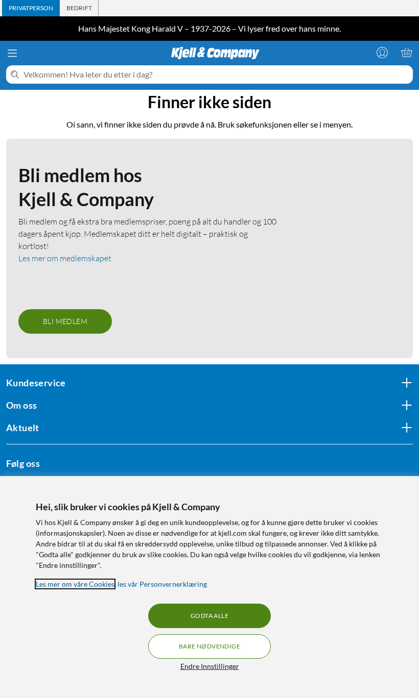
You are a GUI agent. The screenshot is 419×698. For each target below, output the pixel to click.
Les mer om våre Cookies (75, 584)
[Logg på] (382, 52)
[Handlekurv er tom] (406, 52)
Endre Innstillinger (209, 666)
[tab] (31, 8)
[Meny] (12, 53)
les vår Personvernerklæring (162, 584)
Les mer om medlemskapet (64, 258)
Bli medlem (65, 321)
